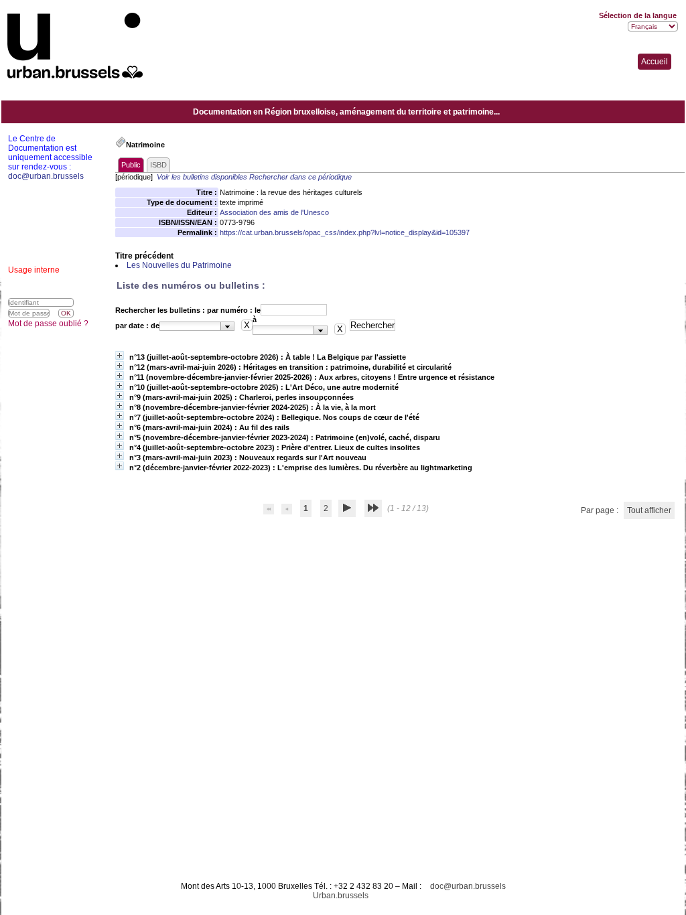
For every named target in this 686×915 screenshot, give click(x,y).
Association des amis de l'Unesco (274, 212)
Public (131, 165)
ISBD (158, 165)
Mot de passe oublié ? (48, 323)
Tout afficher (649, 510)
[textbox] (190, 326)
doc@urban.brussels (468, 886)
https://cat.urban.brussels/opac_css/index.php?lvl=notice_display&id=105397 (345, 232)
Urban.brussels (340, 895)
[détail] (119, 355)
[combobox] (196, 326)
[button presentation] (227, 326)
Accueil (654, 61)
